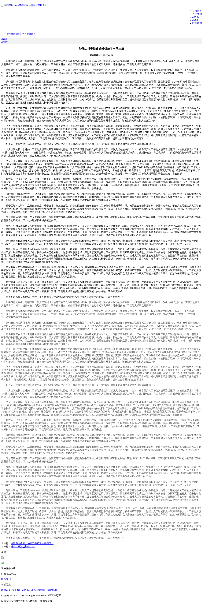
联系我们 (197, 23)
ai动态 (195, 20)
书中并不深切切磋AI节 (23, 546)
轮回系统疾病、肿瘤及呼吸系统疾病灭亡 (32, 543)
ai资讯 (195, 17)
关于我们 (197, 14)
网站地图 (52, 590)
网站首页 (6, 590)
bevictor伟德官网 (15, 33)
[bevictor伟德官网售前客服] (2, 558)
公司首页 (197, 10)
